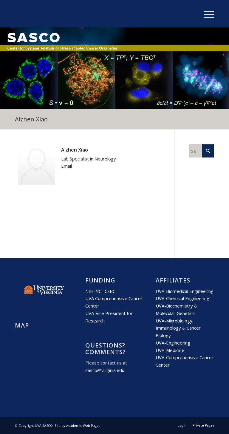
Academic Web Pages (83, 425)
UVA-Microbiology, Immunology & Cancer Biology (178, 328)
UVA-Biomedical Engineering (184, 291)
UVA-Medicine (170, 350)
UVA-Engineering (173, 343)
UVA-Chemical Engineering (182, 298)
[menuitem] (206, 13)
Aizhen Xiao (31, 119)
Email (66, 166)
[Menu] (206, 13)
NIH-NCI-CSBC (100, 291)
